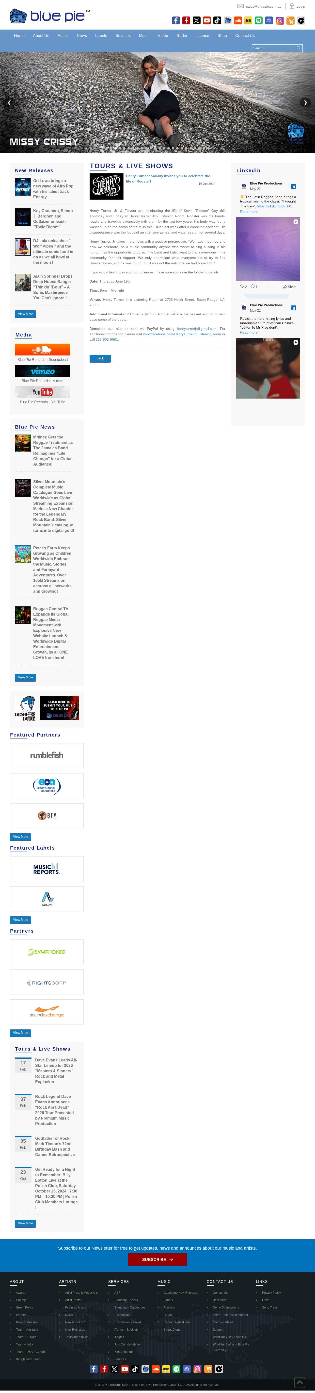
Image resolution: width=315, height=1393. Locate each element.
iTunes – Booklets (126, 1329)
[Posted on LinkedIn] (293, 186)
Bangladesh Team (28, 1359)
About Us (41, 36)
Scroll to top (299, 1382)
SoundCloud (172, 1329)
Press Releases (26, 1322)
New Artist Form (75, 1322)
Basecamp (220, 1300)
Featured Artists (75, 1307)
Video (163, 36)
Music (144, 36)
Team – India (24, 1344)
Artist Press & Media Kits (81, 1292)
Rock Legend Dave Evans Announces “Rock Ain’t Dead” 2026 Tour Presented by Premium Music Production (54, 1110)
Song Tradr (269, 1307)
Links (265, 1300)
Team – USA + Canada (31, 1352)
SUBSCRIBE (154, 1260)
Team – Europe (26, 1337)
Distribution (122, 1315)
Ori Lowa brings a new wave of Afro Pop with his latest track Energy (53, 189)
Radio (181, 36)
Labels (101, 36)
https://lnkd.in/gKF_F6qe (276, 206)
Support (218, 1329)
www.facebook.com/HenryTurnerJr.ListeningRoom (182, 334)
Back (100, 358)
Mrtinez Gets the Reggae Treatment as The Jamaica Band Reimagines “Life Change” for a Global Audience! (53, 450)
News (82, 36)
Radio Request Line (177, 1322)
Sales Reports (123, 1352)
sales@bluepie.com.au (264, 6)
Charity (21, 1300)
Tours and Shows (76, 1337)
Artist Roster (73, 1300)
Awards (21, 1292)
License (202, 36)
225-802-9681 (107, 339)
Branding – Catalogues (129, 1307)
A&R (117, 1292)
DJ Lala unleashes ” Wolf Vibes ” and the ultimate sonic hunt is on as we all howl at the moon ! (53, 252)
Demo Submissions (226, 1307)
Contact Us (245, 36)
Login (301, 6)
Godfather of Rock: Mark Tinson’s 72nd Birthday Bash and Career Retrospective (55, 1146)
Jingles (119, 1337)
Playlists (169, 1307)
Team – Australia (27, 1329)
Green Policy (24, 1307)
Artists (63, 36)
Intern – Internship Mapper (230, 1315)
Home (19, 36)
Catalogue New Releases (181, 1292)
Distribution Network (128, 1322)
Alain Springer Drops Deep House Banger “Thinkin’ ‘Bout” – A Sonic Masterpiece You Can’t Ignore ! (53, 287)
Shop (222, 36)
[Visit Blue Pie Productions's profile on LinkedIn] (244, 186)
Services (123, 36)
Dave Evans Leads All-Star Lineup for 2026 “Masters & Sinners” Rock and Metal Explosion (56, 1071)
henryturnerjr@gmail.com (197, 329)
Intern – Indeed (223, 1322)
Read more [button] (249, 212)
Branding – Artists (126, 1300)
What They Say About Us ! (230, 1337)
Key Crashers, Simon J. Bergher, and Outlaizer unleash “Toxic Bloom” (53, 219)
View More (25, 314)
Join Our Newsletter (127, 1344)
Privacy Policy (271, 1292)
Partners (21, 1315)
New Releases (75, 1329)
